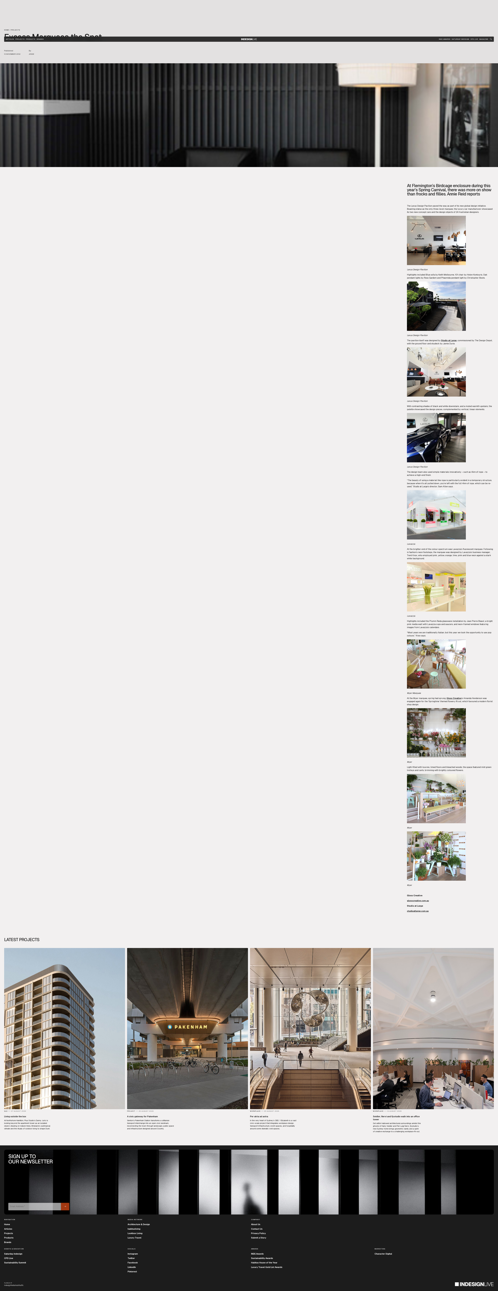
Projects (20, 39)
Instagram (133, 1253)
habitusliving (134, 1229)
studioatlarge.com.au (418, 911)
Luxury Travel (134, 1237)
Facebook (133, 1262)
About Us (255, 1224)
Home (7, 1224)
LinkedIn (132, 1267)
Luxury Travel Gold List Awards (266, 1267)
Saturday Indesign (13, 1253)
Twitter (131, 1258)
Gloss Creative (454, 698)
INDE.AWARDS (444, 39)
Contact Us (256, 1229)
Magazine (483, 39)
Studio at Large (449, 340)
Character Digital (383, 1253)
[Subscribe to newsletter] (65, 1206)
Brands (40, 39)
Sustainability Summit (15, 1262)
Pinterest (132, 1271)
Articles (10, 39)
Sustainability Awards (262, 1258)
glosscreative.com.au (418, 900)
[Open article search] (491, 39)
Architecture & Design (139, 1224)
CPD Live (8, 1258)
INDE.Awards (257, 1253)
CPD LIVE (474, 39)
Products (30, 39)
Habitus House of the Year (264, 1262)
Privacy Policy (258, 1233)
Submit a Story (258, 1237)
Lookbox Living (135, 1233)
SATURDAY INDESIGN (460, 39)
